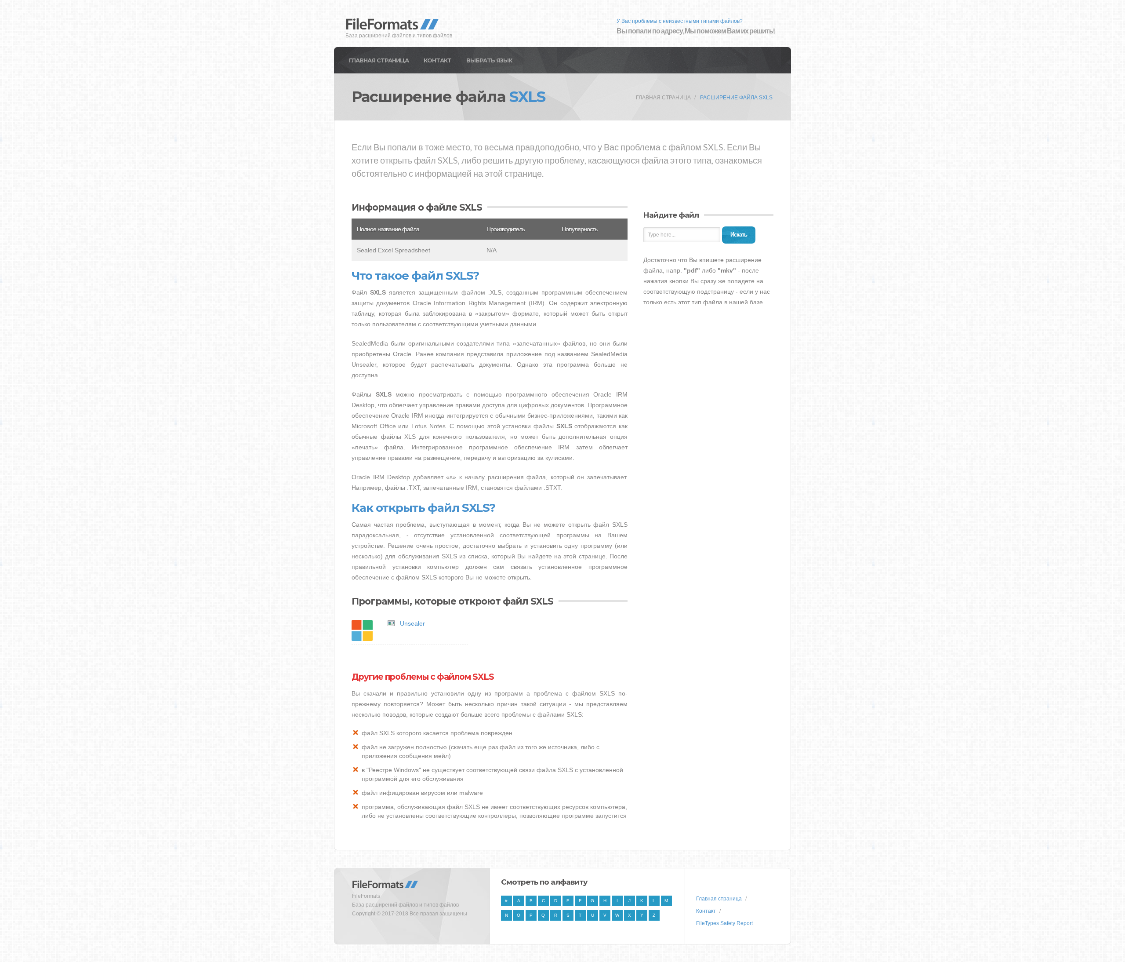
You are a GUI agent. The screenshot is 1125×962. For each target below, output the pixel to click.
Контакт (437, 60)
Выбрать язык (489, 60)
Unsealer (412, 623)
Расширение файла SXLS (736, 98)
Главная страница (379, 60)
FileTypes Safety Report (724, 923)
